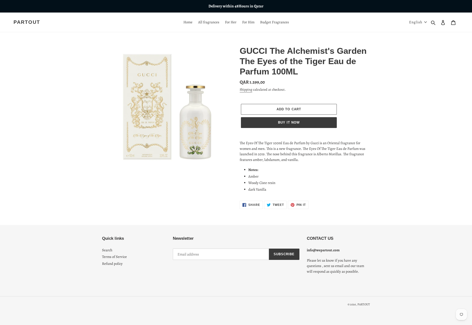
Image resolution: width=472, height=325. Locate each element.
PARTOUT (27, 22)
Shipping (246, 89)
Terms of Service (114, 256)
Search (107, 250)
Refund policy (112, 263)
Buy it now (289, 122)
